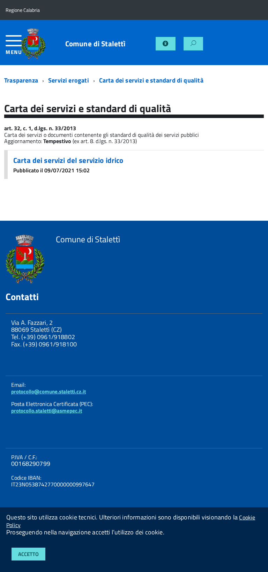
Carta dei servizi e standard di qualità (151, 80)
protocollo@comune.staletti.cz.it (48, 391)
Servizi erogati (68, 80)
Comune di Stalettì (95, 43)
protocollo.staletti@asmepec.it (46, 411)
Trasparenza (21, 80)
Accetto (28, 554)
